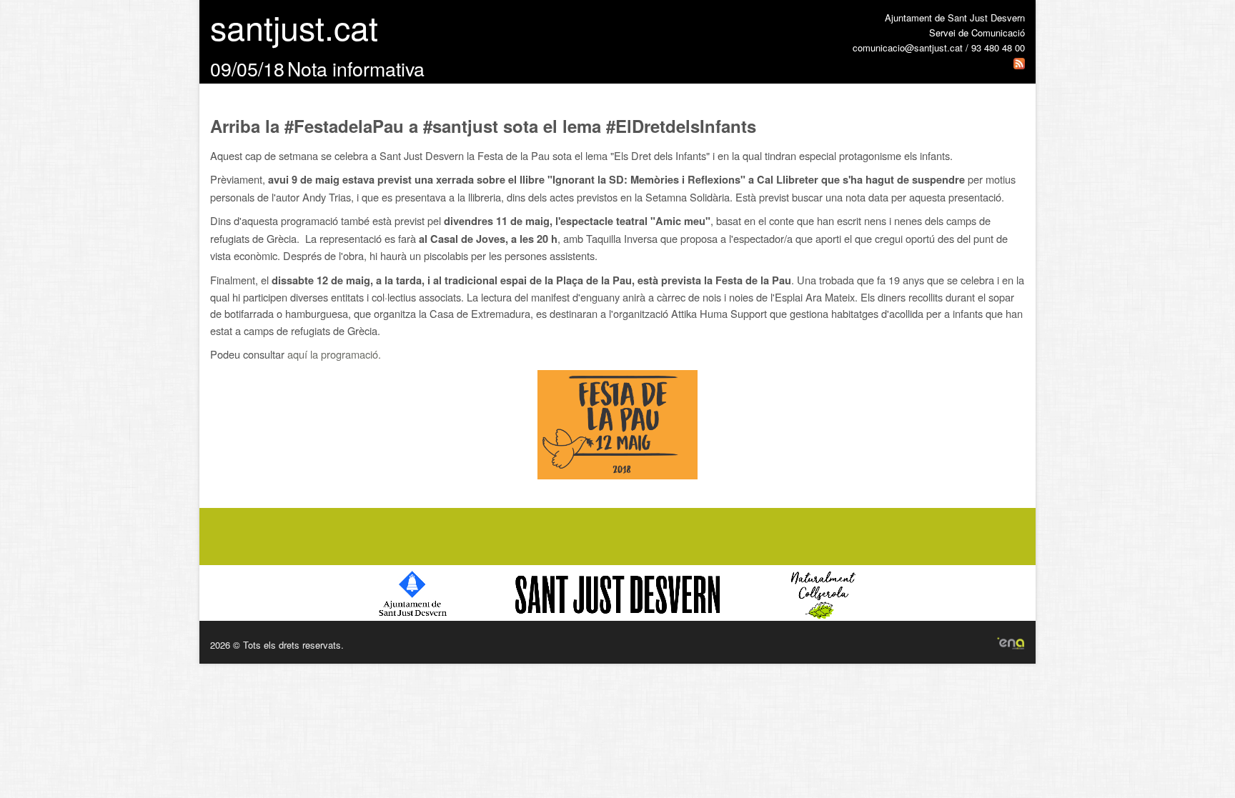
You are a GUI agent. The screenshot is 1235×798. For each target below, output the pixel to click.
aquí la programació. (334, 353)
